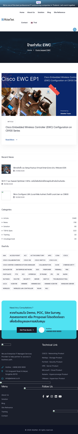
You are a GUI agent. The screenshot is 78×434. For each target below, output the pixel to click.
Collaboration (45, 265)
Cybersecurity (68, 265)
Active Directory (37, 255)
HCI (23, 274)
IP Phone (43, 274)
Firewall (58, 270)
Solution (6, 226)
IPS (52, 274)
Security (26, 279)
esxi (37, 270)
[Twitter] (47, 396)
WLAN (39, 288)
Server (36, 279)
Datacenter (7, 270)
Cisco (65, 255)
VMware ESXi (36, 284)
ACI (25, 255)
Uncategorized (9, 239)
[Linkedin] (56, 396)
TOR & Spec (8, 231)
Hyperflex (32, 274)
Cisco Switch (40, 260)
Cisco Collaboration (11, 260)
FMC (67, 270)
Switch (46, 279)
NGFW (65, 274)
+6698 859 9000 (53, 331)
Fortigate (7, 274)
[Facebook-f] (43, 396)
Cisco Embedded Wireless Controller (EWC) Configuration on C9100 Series (39, 129)
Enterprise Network (24, 270)
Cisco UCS (53, 260)
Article (10, 122)
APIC (49, 255)
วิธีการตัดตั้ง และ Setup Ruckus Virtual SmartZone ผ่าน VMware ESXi (39, 168)
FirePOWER (47, 270)
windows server (67, 284)
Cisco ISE (27, 260)
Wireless (6, 288)
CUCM (57, 265)
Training (6, 235)
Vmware (24, 284)
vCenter (14, 284)
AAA (4, 255)
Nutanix (6, 279)
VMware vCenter (51, 284)
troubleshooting (60, 279)
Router (16, 279)
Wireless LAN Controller (23, 288)
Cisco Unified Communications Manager (19, 265)
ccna (57, 255)
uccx (5, 284)
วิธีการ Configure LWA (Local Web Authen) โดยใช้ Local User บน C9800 (40, 194)
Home (29, 50)
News (5, 222)
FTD (16, 274)
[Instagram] (51, 396)
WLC (46, 288)
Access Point (15, 255)
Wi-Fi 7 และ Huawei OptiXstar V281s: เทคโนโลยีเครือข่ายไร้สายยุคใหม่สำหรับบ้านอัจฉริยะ (33, 181)
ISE (58, 274)
